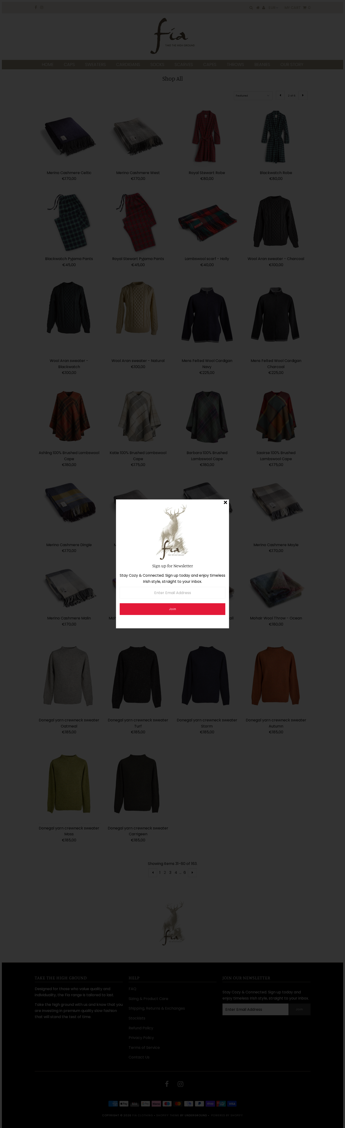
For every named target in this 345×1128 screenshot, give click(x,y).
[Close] (225, 503)
